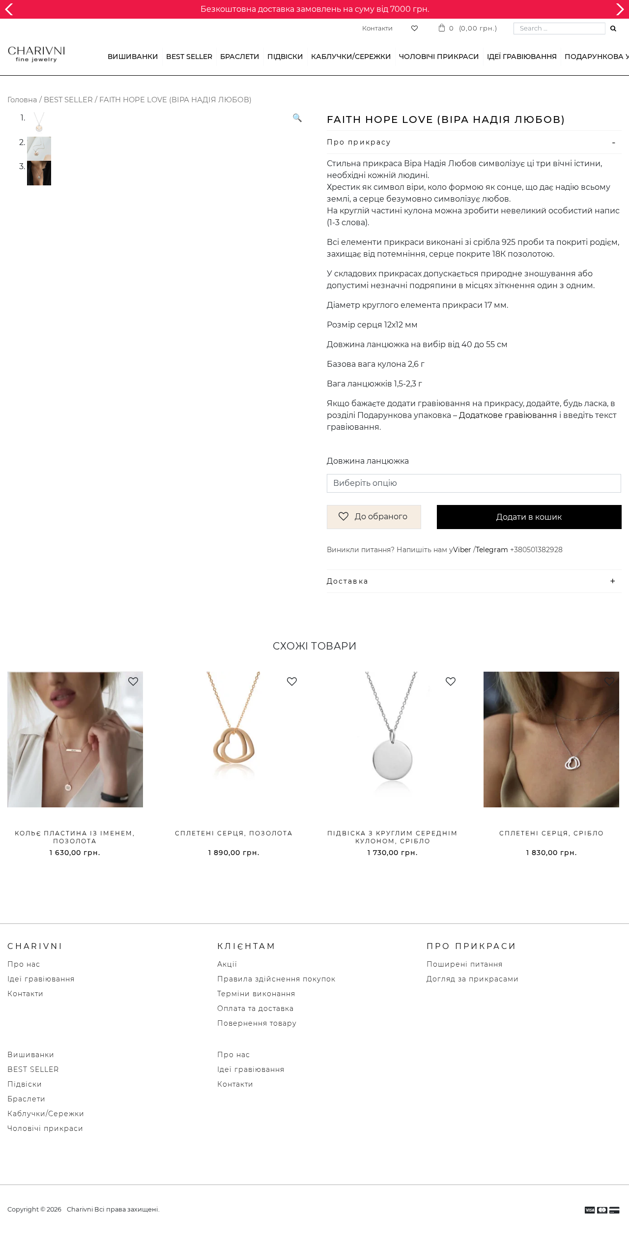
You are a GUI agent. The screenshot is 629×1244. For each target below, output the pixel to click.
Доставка (348, 581)
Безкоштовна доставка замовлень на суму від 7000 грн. (314, 9)
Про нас (23, 964)
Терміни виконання (256, 993)
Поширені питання (465, 964)
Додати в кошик (529, 517)
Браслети (239, 56)
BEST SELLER (189, 56)
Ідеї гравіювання (522, 56)
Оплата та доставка (255, 1008)
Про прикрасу (359, 142)
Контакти (377, 28)
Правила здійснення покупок (276, 979)
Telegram (492, 549)
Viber (462, 549)
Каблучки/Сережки (351, 56)
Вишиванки (133, 56)
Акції (227, 964)
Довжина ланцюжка (368, 461)
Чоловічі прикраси (439, 56)
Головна (22, 99)
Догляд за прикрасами (473, 979)
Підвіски (285, 56)
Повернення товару (257, 1023)
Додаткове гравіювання (508, 415)
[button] (297, 230)
